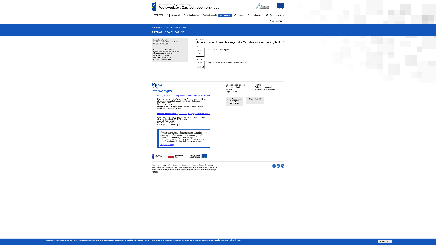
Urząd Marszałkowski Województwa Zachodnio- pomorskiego (234, 101)
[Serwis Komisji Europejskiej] (195, 158)
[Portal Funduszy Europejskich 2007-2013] (157, 158)
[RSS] (274, 167)
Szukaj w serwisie (277, 15)
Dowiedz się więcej (234, 240)
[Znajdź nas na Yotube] (278, 167)
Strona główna (156, 27)
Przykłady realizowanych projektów (174, 27)
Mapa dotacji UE (255, 99)
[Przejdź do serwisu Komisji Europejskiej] (279, 9)
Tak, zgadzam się (385, 241)
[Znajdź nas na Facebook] (282, 167)
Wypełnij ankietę (167, 145)
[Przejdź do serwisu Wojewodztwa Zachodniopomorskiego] (262, 8)
